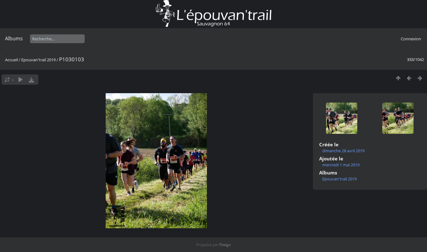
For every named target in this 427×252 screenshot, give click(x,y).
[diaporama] (20, 79)
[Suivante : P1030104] (419, 78)
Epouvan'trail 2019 (38, 60)
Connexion (411, 39)
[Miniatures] (398, 78)
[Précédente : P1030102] (409, 78)
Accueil (11, 60)
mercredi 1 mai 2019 (340, 165)
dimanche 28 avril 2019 (343, 151)
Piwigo (225, 244)
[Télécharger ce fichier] (31, 79)
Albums (14, 38)
